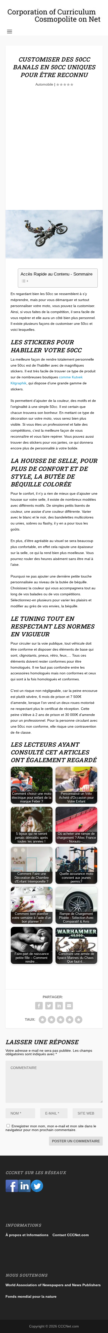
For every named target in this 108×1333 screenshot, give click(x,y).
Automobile (44, 84)
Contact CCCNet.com (70, 1235)
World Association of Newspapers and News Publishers (53, 1285)
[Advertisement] (54, 153)
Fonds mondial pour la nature (31, 1296)
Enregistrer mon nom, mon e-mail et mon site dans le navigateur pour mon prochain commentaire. (51, 1128)
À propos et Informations (27, 1235)
